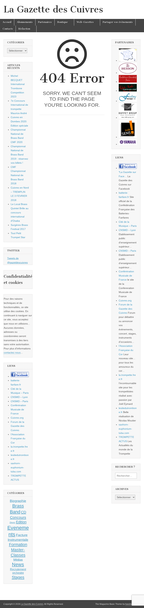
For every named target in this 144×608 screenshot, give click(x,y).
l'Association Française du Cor (18, 438)
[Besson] (128, 72)
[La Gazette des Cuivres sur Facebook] (20, 376)
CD (23, 512)
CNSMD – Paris (19, 401)
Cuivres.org (17, 417)
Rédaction (24, 28)
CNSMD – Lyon (19, 397)
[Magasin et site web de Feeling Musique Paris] (128, 101)
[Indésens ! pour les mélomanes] (128, 137)
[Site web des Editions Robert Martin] (128, 90)
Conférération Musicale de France (18, 409)
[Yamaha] (128, 144)
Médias (18, 559)
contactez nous (12, 352)
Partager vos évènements (118, 22)
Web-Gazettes (85, 22)
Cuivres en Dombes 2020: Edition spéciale (19, 121)
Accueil (7, 22)
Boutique (62, 22)
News (18, 564)
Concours (18, 517)
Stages (18, 577)
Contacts (8, 28)
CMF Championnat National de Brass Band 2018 (18, 175)
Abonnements (25, 22)
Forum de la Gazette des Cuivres (17, 426)
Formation (18, 544)
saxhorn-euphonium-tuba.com (17, 467)
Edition (21, 522)
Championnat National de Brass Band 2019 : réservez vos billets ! (19, 154)
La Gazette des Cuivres (53, 9)
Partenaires (45, 22)
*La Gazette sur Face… (127, 174)
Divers (12, 522)
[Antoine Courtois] (128, 81)
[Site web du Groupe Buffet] (128, 117)
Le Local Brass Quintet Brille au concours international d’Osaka (19, 212)
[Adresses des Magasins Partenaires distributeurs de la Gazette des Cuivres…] (128, 60)
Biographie (18, 501)
